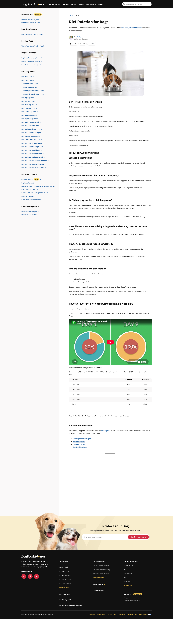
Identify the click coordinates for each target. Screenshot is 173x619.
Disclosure (92, 614)
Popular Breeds (98, 585)
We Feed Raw (128, 574)
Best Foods (26, 77)
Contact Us (122, 614)
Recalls (73, 4)
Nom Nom (127, 582)
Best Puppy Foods (64, 594)
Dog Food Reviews (99, 562)
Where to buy (132, 594)
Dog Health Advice (27, 196)
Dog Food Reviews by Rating (31, 61)
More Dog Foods (64, 587)
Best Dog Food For (30, 150)
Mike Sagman (80, 37)
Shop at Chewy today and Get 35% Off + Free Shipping (132, 599)
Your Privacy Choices (141, 614)
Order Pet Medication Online (31, 200)
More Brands (128, 586)
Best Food (30, 87)
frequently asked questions (131, 27)
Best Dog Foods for (31, 133)
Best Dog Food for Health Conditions (70, 605)
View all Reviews (98, 578)
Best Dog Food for (31, 143)
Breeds (81, 4)
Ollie (125, 570)
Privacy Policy (112, 614)
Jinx (125, 578)
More (100, 4)
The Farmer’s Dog (129, 566)
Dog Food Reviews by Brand (30, 58)
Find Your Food (63, 562)
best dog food (106, 431)
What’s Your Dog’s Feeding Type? (32, 46)
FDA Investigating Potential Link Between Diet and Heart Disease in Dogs (38, 187)
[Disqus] (110, 483)
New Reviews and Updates (30, 65)
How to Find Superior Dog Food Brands (34, 193)
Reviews (66, 4)
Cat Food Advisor (29, 179)
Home (71, 15)
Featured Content (98, 590)
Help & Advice (91, 4)
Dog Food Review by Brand (101, 566)
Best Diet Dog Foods (65, 600)
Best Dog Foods (53, 4)
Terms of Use (101, 614)
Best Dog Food (27, 98)
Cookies (130, 614)
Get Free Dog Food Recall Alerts (32, 34)
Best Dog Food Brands (131, 562)
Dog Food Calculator (28, 183)
